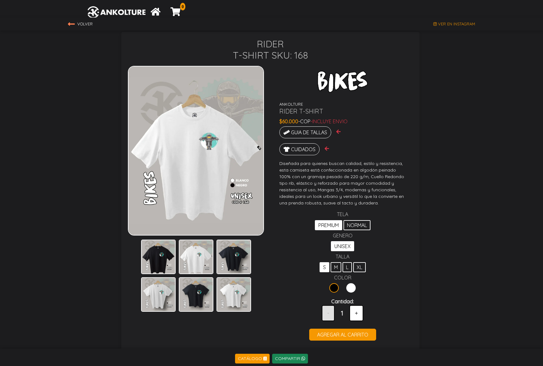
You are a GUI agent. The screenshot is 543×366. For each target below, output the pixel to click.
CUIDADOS (302, 149)
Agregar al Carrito (342, 335)
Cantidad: (342, 301)
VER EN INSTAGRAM (456, 23)
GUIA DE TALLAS (308, 132)
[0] (176, 13)
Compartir (288, 358)
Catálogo (250, 358)
